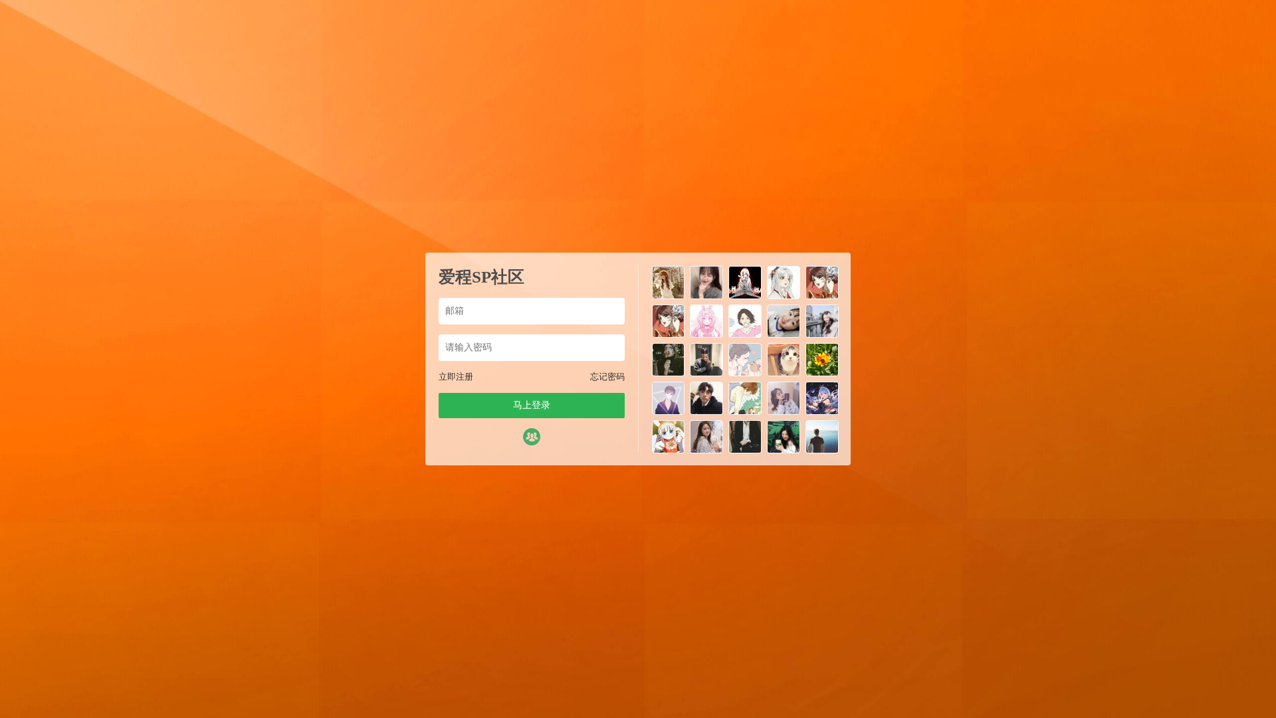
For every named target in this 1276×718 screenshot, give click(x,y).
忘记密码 (607, 377)
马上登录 (531, 405)
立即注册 (456, 377)
